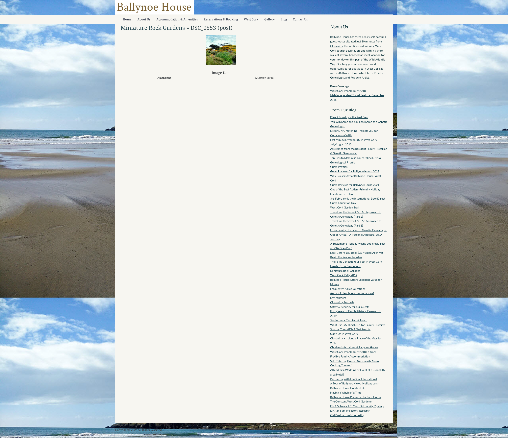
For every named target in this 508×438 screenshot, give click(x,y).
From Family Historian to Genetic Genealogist (358, 230)
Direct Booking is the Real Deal (349, 117)
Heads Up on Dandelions (345, 266)
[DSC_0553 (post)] (221, 64)
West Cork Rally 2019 (343, 275)
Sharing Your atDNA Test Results (350, 329)
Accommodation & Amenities (177, 19)
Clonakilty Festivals (342, 302)
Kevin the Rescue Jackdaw (346, 257)
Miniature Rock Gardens (153, 27)
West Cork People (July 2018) (348, 90)
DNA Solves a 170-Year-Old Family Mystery (357, 406)
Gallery (269, 19)
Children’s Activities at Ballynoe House (354, 347)
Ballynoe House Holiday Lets (347, 388)
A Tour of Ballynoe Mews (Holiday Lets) (354, 383)
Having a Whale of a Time (345, 392)
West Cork (251, 19)
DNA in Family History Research (350, 410)
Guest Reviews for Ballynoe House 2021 (354, 184)
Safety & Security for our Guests (349, 306)
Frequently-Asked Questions (347, 288)
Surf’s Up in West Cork (344, 333)
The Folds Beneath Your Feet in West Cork (356, 261)
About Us (143, 19)
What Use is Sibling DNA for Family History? (357, 325)
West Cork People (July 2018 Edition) (353, 351)
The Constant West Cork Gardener (351, 401)
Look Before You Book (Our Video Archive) (356, 252)
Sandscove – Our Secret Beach (348, 320)
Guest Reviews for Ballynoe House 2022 (354, 171)
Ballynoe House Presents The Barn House (355, 397)
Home (127, 19)
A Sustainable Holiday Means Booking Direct (357, 243)
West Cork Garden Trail (344, 207)
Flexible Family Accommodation (350, 356)
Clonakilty (336, 46)
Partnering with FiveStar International (353, 379)
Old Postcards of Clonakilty (347, 415)
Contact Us (300, 19)
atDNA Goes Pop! (341, 248)
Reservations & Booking (221, 19)
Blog (284, 19)
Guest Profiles (338, 166)
